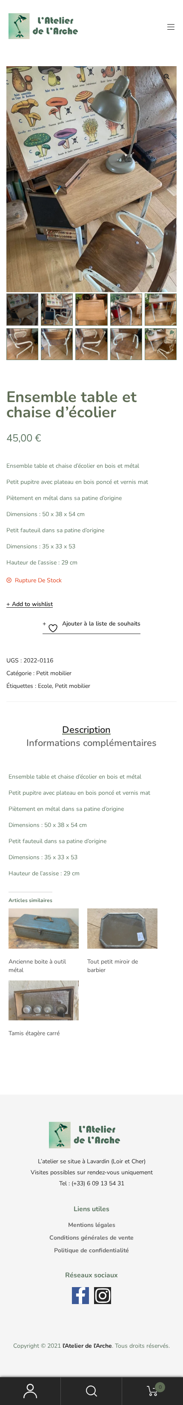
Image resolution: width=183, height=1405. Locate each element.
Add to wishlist (32, 604)
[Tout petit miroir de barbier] (122, 928)
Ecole (45, 686)
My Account (30, 1391)
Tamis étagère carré (34, 1033)
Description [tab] (86, 729)
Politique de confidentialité (91, 1250)
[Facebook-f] (80, 1295)
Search (91, 1391)
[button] (166, 76)
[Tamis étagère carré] (44, 1000)
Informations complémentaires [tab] (91, 743)
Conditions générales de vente (91, 1238)
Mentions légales (91, 1225)
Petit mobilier (53, 673)
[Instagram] (102, 1295)
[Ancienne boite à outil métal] (44, 928)
